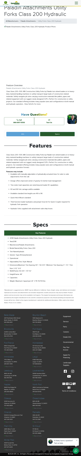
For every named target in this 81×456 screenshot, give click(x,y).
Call (19, 121)
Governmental (68, 342)
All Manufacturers (12, 21)
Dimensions (14, 265)
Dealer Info (67, 337)
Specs (57, 134)
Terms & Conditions (69, 391)
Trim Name (14, 252)
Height (12, 274)
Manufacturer (14, 245)
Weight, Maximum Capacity (19, 281)
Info (22, 134)
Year (11, 241)
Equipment (67, 316)
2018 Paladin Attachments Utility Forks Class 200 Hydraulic (31, 238)
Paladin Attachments (28, 21)
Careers (66, 332)
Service (66, 322)
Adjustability (14, 262)
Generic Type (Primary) (18, 255)
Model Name (14, 248)
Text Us (49, 122)
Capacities (13, 278)
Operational (14, 258)
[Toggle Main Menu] (76, 2)
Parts (65, 327)
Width (12, 271)
